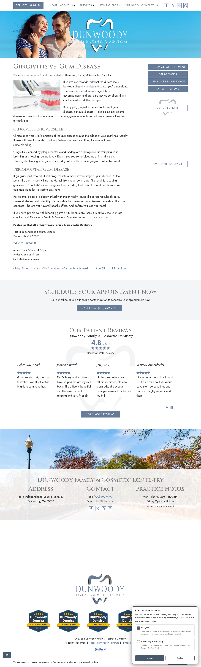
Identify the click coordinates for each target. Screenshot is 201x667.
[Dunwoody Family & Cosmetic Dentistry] (100, 35)
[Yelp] (104, 508)
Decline (180, 658)
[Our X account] (173, 5)
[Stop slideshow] (172, 407)
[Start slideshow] (167, 407)
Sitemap (115, 643)
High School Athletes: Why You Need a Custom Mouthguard (51, 268)
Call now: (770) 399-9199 (99, 308)
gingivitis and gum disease (90, 86)
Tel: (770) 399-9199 (28, 5)
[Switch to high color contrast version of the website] (7, 655)
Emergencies (167, 74)
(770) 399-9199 (27, 243)
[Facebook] (91, 508)
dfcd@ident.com (104, 501)
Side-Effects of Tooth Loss (111, 268)
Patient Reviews (167, 89)
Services (87, 6)
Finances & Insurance (169, 81)
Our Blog (132, 5)
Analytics (145, 627)
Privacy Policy (129, 643)
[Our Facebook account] (166, 5)
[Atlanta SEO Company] (101, 649)
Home (53, 5)
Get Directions (168, 108)
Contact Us (149, 5)
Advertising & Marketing (152, 641)
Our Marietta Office (167, 163)
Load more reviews (100, 414)
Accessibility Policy (99, 643)
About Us (68, 6)
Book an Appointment (169, 67)
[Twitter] (97, 508)
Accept (150, 658)
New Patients (110, 6)
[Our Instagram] (185, 5)
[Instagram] (110, 508)
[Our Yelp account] (179, 5)
